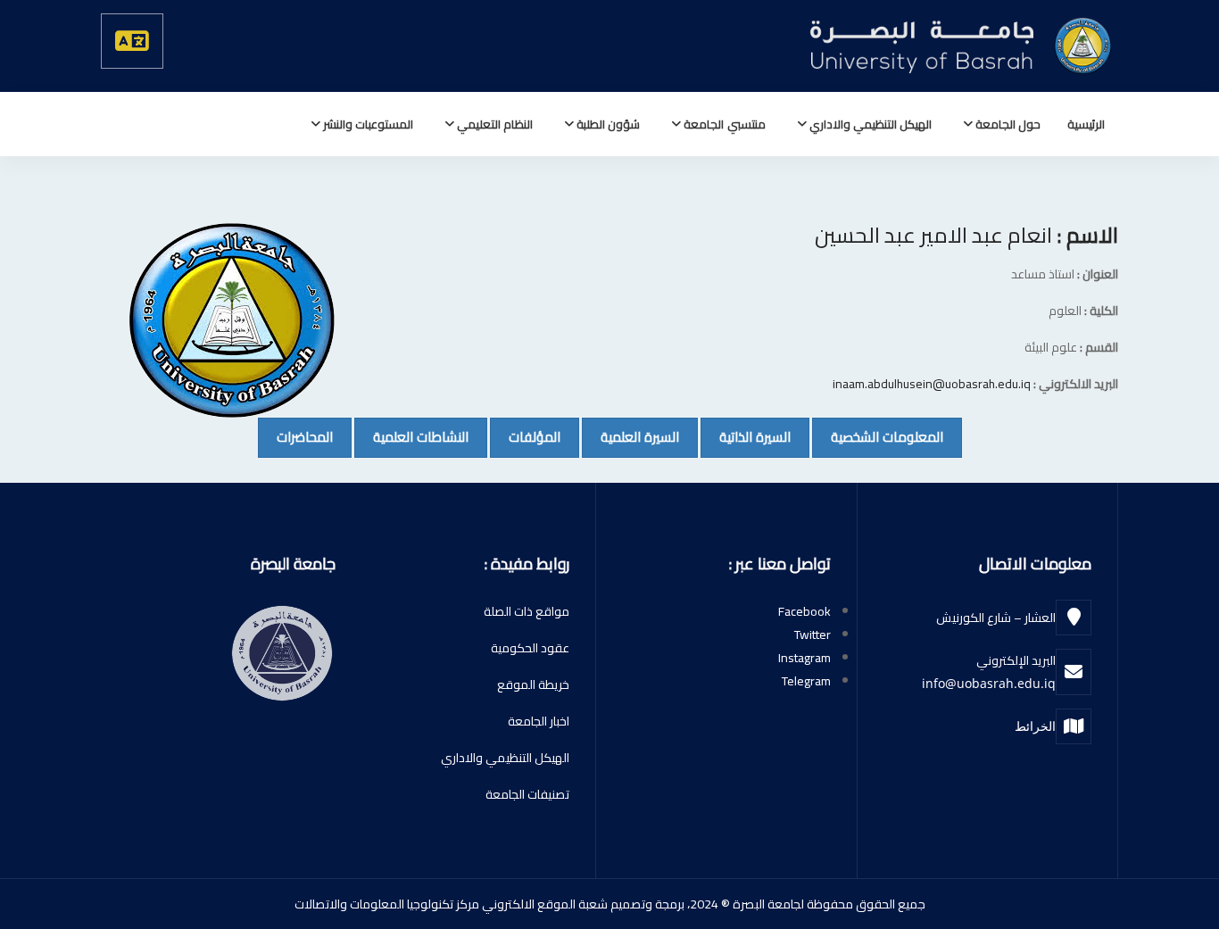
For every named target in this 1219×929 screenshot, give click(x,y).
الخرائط (1035, 725)
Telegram (806, 681)
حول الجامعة (1007, 124)
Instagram (804, 657)
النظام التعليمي (493, 124)
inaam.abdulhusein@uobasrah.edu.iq (932, 383)
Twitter (812, 634)
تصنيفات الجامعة (527, 794)
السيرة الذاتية (746, 436)
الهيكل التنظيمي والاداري (869, 124)
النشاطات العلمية (411, 436)
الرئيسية (1086, 124)
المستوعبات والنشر (366, 124)
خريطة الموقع (533, 684)
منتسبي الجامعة (723, 124)
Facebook (804, 611)
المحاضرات (295, 436)
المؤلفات (525, 436)
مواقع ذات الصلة (526, 611)
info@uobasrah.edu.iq (989, 683)
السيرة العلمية (630, 436)
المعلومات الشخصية (877, 436)
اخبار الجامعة (538, 721)
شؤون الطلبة (607, 124)
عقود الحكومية (530, 647)
